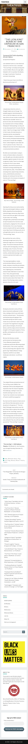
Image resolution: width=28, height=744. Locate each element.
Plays (19, 458)
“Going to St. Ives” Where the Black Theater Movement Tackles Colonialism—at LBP (13, 580)
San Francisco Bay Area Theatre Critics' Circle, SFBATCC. (13, 703)
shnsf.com (8, 450)
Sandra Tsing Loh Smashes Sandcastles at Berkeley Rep (14, 479)
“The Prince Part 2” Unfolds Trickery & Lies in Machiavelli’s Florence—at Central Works (13, 526)
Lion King (7, 460)
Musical (13, 460)
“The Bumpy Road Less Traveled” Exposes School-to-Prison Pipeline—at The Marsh (13, 567)
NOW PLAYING (8, 600)
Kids (6, 458)
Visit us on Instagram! (10, 622)
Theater (5, 462)
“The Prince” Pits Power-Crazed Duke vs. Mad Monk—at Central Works (12, 555)
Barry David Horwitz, (8, 699)
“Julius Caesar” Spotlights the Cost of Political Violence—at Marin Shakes (13, 503)
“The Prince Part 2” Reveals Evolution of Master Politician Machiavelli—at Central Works (12, 509)
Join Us (6, 616)
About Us (6, 619)
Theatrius (5, 2)
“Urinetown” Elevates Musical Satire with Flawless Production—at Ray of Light (13, 532)
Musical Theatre (20, 460)
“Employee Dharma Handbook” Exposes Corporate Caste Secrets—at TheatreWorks (13, 573)
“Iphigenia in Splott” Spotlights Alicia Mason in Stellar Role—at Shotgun (12, 539)
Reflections (7, 610)
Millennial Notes (12, 458)
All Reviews (7, 603)
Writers (6, 607)
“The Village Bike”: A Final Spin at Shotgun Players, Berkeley (14, 471)
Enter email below (9, 720)
